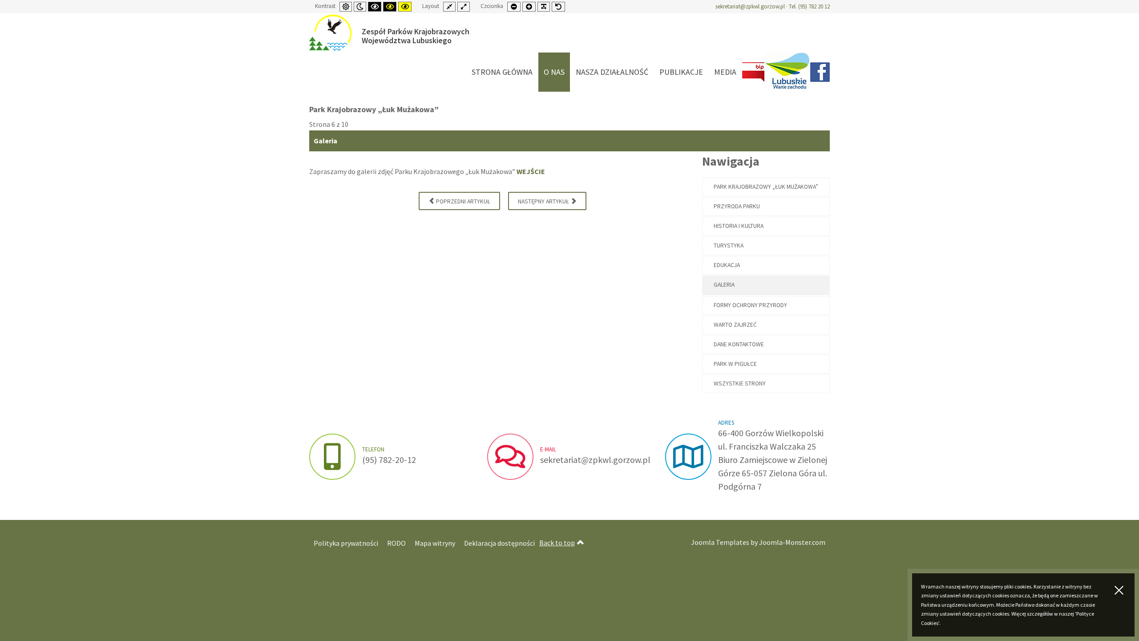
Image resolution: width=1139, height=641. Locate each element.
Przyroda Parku (737, 206)
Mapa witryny (435, 543)
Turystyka (728, 245)
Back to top (557, 542)
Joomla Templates (720, 542)
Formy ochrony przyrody (750, 305)
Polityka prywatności (346, 543)
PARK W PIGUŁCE (735, 364)
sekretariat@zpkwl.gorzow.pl (750, 6)
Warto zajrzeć (735, 325)
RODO (396, 543)
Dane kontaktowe (739, 344)
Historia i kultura (738, 226)
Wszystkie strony (740, 383)
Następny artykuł (544, 201)
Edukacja (727, 265)
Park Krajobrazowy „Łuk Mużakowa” (766, 187)
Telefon (373, 449)
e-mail (548, 449)
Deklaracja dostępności (499, 543)
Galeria (724, 284)
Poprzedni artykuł (462, 201)
